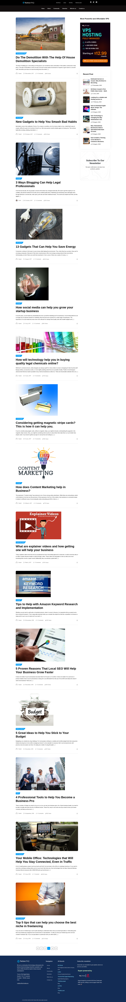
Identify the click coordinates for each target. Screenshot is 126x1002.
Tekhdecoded (78, 2)
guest (20, 73)
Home (42, 8)
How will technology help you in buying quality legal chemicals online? (43, 361)
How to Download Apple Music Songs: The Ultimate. (98, 107)
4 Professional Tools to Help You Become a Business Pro (45, 799)
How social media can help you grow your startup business (44, 309)
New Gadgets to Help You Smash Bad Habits (46, 121)
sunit (19, 200)
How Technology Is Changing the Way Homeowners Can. (97, 117)
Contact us (82, 8)
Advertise (64, 8)
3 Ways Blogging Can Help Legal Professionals (38, 184)
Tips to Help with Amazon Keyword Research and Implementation (47, 606)
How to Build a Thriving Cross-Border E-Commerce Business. (98, 139)
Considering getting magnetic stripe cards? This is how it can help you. (45, 424)
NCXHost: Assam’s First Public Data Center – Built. (99, 90)
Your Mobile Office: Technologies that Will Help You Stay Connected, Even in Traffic (44, 859)
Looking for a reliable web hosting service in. (99, 98)
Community (56, 8)
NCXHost (58, 2)
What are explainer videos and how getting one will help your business (45, 548)
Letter (64, 2)
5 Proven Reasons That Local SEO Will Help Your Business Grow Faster (46, 670)
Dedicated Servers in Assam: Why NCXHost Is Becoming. (98, 80)
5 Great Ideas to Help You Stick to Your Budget (42, 734)
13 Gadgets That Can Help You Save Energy (46, 246)
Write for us (73, 8)
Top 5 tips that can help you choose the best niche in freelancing (46, 924)
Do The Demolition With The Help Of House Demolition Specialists (45, 59)
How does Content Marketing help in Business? (41, 488)
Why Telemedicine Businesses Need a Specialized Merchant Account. (97, 128)
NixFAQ (70, 2)
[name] (40, 33)
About (49, 8)
